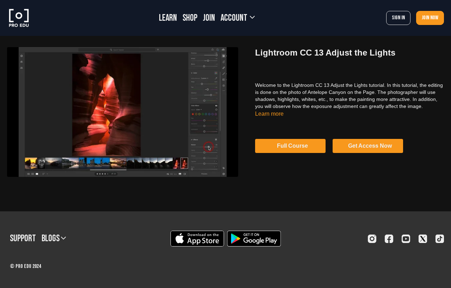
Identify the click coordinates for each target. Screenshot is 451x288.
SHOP (190, 18)
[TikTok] (439, 239)
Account (235, 18)
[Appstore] (197, 239)
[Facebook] (389, 239)
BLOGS (51, 238)
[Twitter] (423, 239)
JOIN (209, 18)
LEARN (168, 18)
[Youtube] (406, 239)
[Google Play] (254, 239)
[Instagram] (372, 239)
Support (23, 238)
